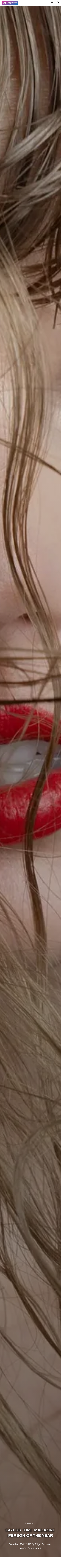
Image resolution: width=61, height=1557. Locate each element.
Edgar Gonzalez (43, 1544)
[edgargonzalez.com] (10, 3)
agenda (30, 1523)
